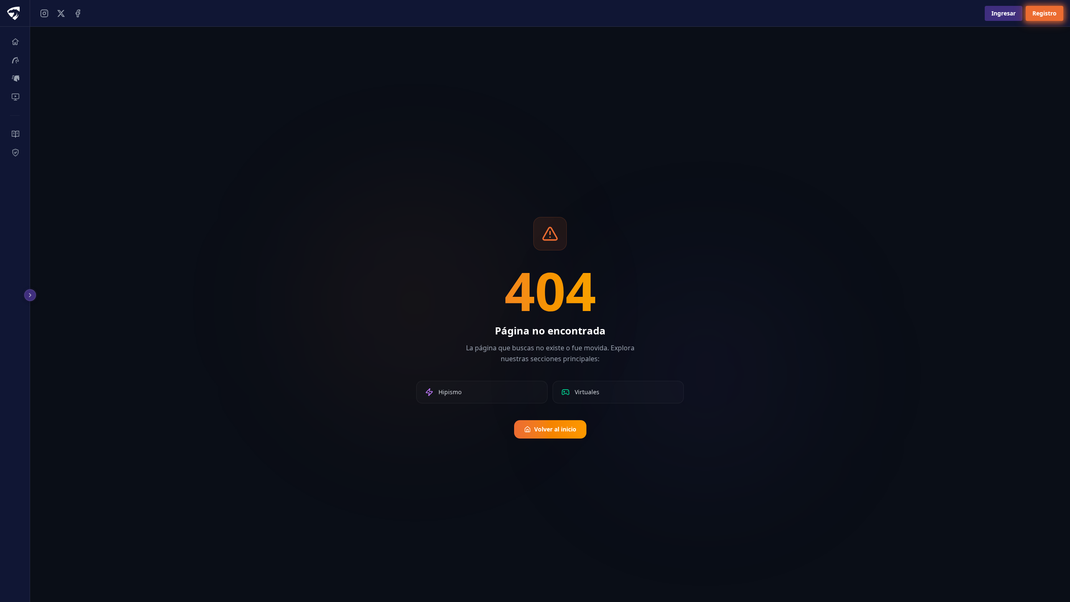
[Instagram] (44, 13)
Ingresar (1003, 13)
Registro (1044, 13)
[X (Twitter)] (61, 13)
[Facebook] (77, 13)
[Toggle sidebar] (31, 295)
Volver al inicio (555, 429)
